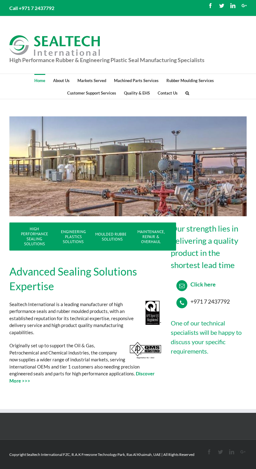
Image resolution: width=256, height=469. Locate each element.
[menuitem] (43, 80)
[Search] (187, 92)
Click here (203, 284)
